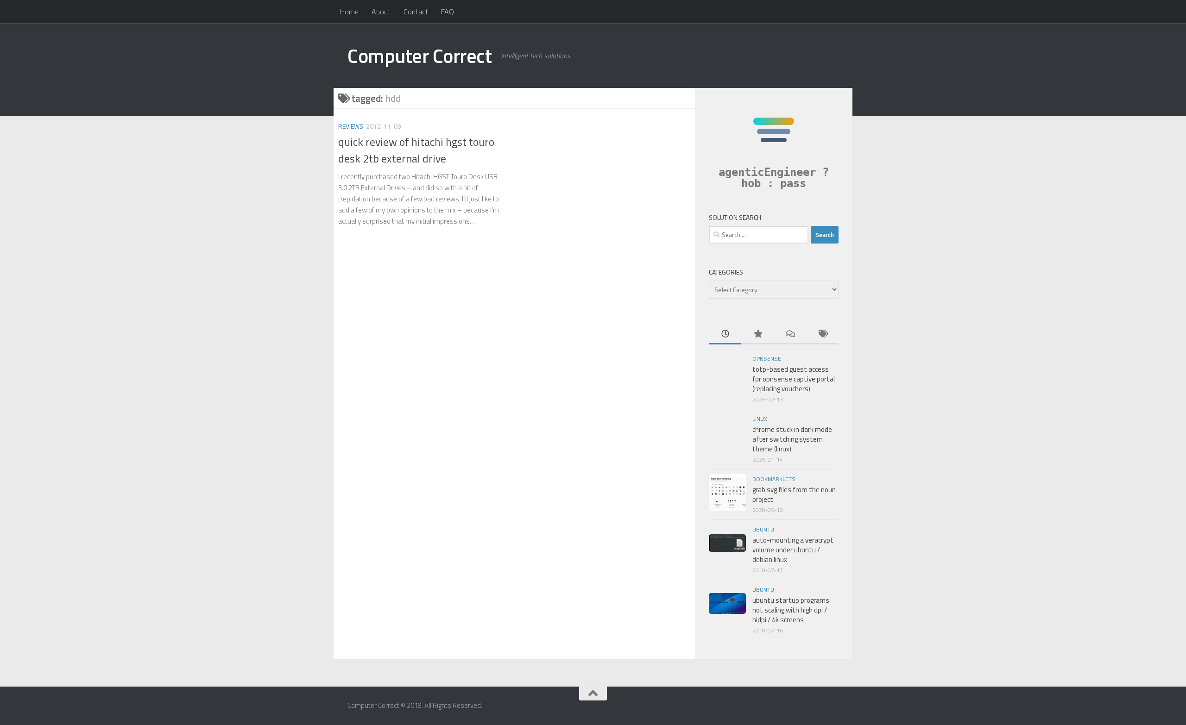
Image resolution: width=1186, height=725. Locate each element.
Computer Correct (419, 55)
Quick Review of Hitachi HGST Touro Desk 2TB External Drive (416, 149)
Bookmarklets (773, 479)
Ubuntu (763, 529)
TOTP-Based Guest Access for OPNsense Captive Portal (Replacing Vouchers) (793, 379)
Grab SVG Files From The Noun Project (794, 494)
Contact (416, 11)
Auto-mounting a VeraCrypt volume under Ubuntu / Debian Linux (792, 550)
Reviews (350, 126)
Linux (759, 418)
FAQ (447, 11)
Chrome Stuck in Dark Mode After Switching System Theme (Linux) (792, 439)
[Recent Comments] (790, 334)
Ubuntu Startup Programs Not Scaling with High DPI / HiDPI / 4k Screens (790, 610)
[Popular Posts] (757, 334)
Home (349, 11)
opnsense (766, 358)
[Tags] (822, 334)
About (381, 11)
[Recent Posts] (725, 334)
